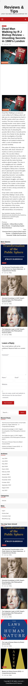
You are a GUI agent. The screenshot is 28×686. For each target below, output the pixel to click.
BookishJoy (23, 215)
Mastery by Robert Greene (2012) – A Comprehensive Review (12, 447)
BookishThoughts (15, 216)
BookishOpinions (6, 216)
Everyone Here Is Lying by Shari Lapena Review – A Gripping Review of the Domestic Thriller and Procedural (14, 232)
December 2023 (6, 477)
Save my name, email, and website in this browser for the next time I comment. (13, 395)
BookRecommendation (7, 218)
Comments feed (6, 516)
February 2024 (6, 471)
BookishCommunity (6, 215)
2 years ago (6, 272)
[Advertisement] (14, 80)
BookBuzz (13, 213)
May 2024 (4, 463)
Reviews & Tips (14, 9)
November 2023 (6, 479)
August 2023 (5, 487)
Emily (10, 44)
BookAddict (7, 213)
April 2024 (5, 466)
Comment (5, 355)
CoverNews (9, 683)
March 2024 (5, 469)
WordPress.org (6, 518)
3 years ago (6, 44)
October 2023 (6, 482)
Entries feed (5, 513)
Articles (4, 26)
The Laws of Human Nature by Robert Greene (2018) (12, 442)
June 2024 (5, 461)
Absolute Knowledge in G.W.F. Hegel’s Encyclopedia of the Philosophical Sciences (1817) (13, 300)
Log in (3, 510)
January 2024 (5, 474)
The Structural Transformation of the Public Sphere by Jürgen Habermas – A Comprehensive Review (13, 269)
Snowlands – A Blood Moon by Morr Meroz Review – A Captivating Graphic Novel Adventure (13, 224)
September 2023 (6, 485)
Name (4, 377)
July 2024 (4, 458)
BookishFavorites (16, 215)
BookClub (18, 213)
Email (17, 377)
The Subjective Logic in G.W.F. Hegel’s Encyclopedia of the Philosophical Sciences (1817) (13, 331)
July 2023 (4, 490)
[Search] (25, 19)
